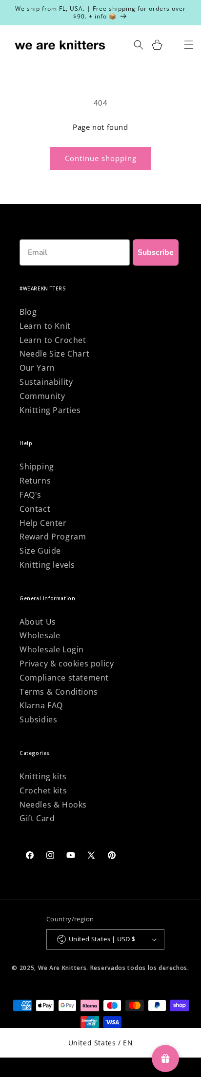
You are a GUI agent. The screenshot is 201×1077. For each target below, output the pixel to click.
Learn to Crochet (53, 340)
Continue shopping (101, 158)
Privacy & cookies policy (67, 663)
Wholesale (40, 635)
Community (42, 396)
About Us (38, 621)
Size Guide (40, 550)
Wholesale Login (52, 649)
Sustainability (46, 382)
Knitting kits (43, 776)
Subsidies (38, 719)
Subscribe (156, 252)
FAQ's (30, 494)
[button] (157, 45)
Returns (35, 480)
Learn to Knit (45, 326)
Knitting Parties (50, 410)
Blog (28, 311)
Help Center (43, 523)
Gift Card (37, 818)
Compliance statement (64, 677)
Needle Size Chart (54, 353)
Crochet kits (43, 790)
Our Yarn (37, 367)
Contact (35, 508)
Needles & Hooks (53, 804)
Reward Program (53, 536)
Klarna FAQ (41, 705)
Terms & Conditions (59, 691)
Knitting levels (47, 564)
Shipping (37, 466)
